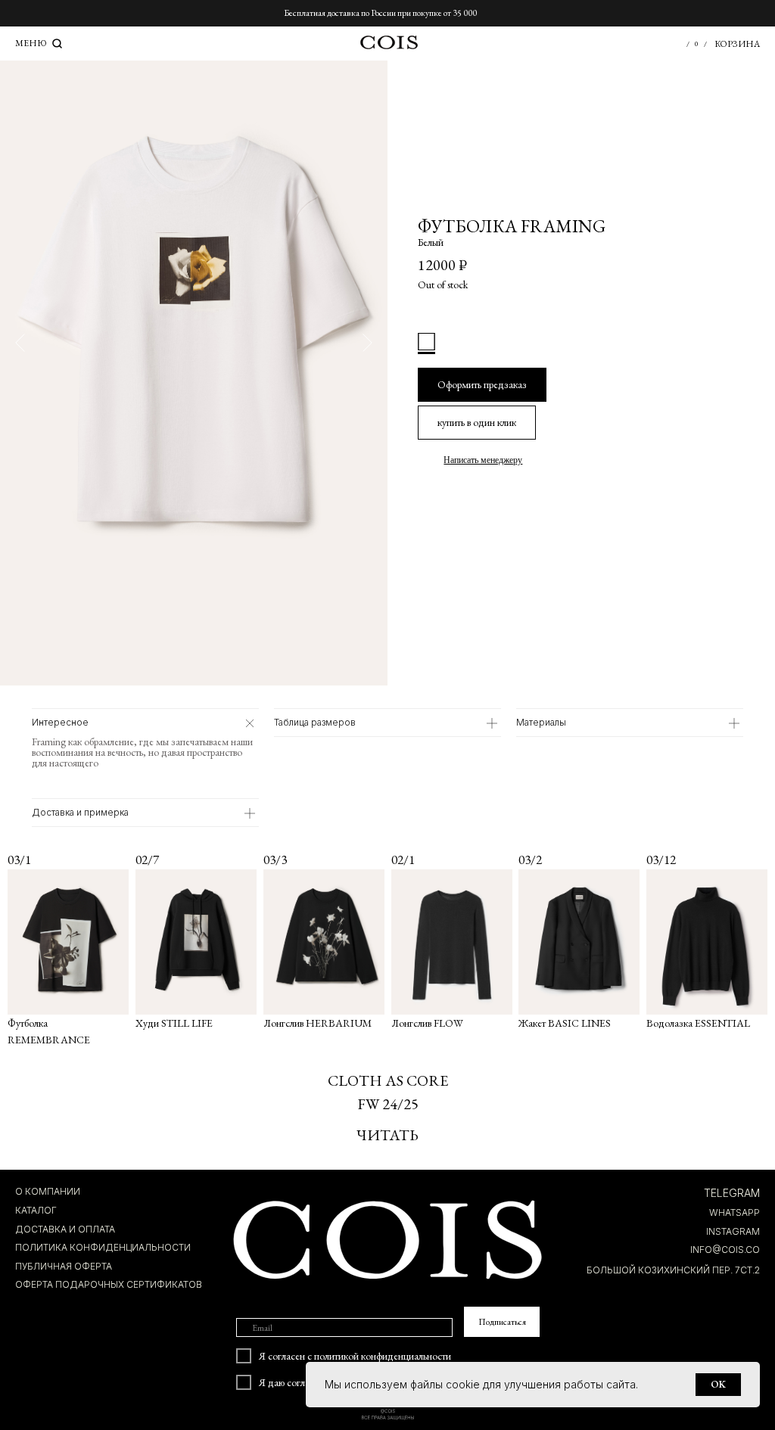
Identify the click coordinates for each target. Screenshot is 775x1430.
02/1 (403, 859)
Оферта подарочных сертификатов (108, 1284)
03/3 (275, 859)
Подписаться (502, 1322)
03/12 (661, 859)
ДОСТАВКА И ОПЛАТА (65, 1229)
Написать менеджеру (483, 460)
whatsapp (734, 1212)
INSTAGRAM (733, 1231)
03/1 (19, 859)
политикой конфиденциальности (382, 1356)
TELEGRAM (732, 1192)
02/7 (147, 859)
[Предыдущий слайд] (20, 343)
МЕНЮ (31, 43)
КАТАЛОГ (36, 1210)
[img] (706, 942)
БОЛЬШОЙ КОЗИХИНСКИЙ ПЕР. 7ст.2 (673, 1270)
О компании (47, 1191)
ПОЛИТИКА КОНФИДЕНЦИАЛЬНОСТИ (103, 1247)
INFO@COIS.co (725, 1249)
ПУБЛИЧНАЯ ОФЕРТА (63, 1266)
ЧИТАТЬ (387, 1135)
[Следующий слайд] (367, 343)
